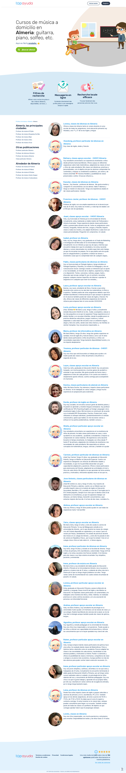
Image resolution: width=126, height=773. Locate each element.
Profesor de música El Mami (25, 169)
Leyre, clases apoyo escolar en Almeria (81, 365)
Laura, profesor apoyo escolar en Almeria (82, 286)
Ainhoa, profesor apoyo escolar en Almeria (83, 505)
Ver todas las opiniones (102, 762)
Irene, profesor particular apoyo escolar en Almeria (86, 666)
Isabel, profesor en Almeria (75, 238)
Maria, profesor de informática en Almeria (82, 331)
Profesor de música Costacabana (26, 178)
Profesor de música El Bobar (25, 172)
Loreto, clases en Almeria (74, 714)
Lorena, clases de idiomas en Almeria (80, 124)
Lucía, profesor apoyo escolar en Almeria (82, 307)
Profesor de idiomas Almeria (25, 153)
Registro (105, 3)
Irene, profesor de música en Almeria (80, 563)
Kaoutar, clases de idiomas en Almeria (80, 182)
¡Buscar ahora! (28, 50)
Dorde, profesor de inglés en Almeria (80, 402)
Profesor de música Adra (24, 140)
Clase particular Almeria (23, 159)
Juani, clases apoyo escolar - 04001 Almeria (83, 216)
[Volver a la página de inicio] (24, 3)
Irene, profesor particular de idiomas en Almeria (85, 546)
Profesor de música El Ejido (25, 131)
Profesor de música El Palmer (25, 166)
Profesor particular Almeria (24, 150)
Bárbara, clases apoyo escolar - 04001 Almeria (84, 158)
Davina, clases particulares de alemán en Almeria (85, 385)
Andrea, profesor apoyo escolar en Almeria (83, 605)
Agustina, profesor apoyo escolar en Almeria (83, 622)
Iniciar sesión (93, 3)
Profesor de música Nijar (24, 137)
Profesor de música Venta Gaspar (26, 175)
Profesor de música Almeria (25, 156)
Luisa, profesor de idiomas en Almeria (80, 690)
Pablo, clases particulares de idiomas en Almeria (85, 262)
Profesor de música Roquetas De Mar (28, 134)
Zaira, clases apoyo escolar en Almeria (81, 522)
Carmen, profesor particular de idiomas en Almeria (86, 455)
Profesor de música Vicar (24, 142)
